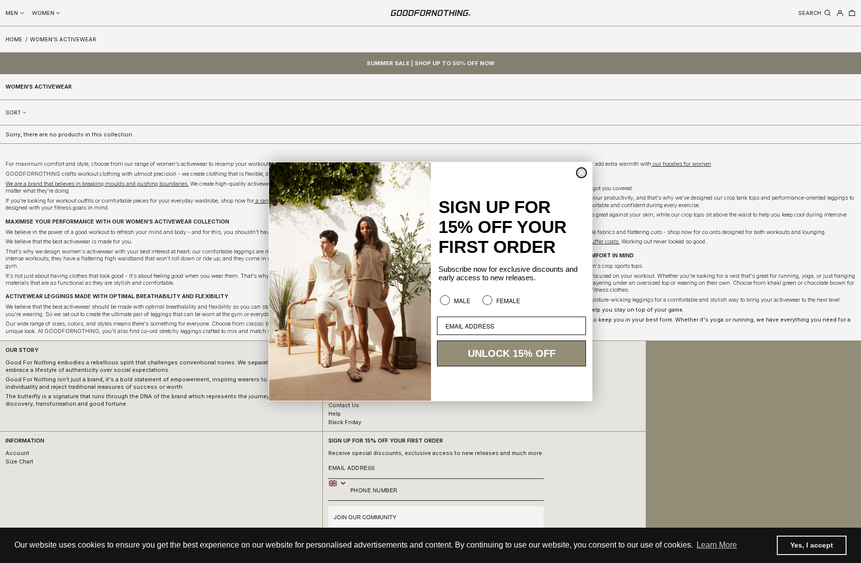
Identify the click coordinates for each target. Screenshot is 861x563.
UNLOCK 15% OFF (512, 353)
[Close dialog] (581, 173)
